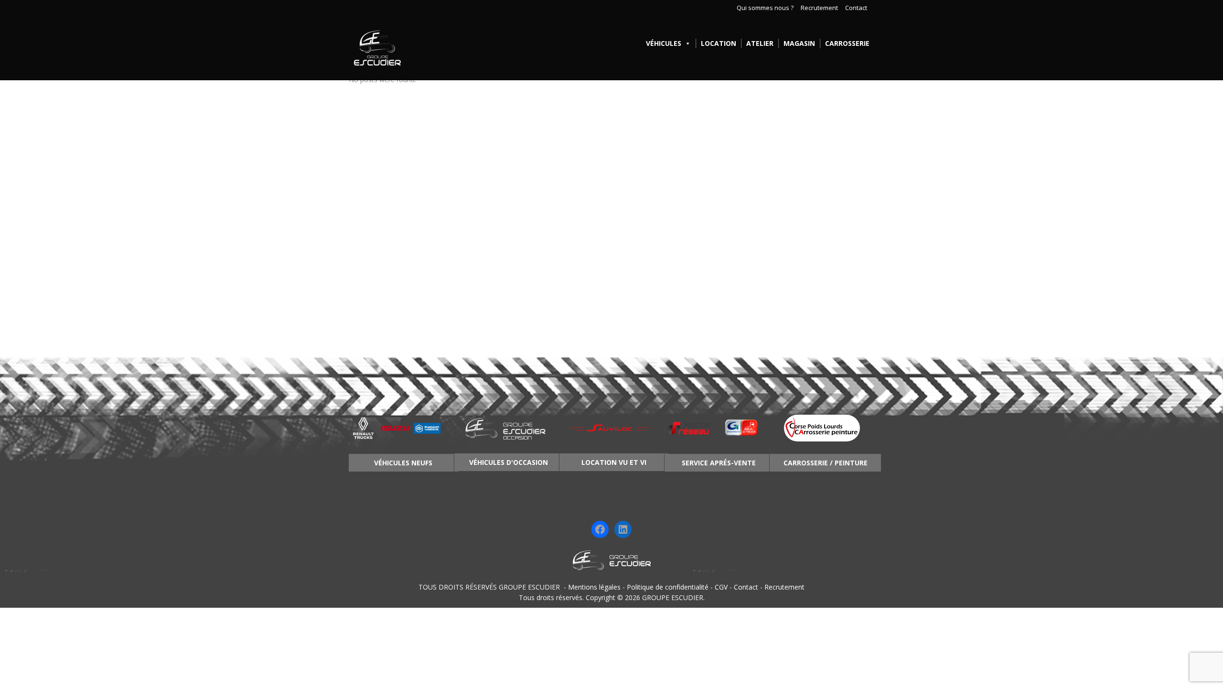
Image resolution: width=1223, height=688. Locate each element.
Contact (856, 8)
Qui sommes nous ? (765, 8)
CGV (721, 586)
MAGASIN (799, 43)
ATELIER (759, 43)
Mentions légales (594, 586)
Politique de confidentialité (667, 586)
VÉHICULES (663, 43)
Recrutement (819, 8)
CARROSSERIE (847, 43)
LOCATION (718, 43)
